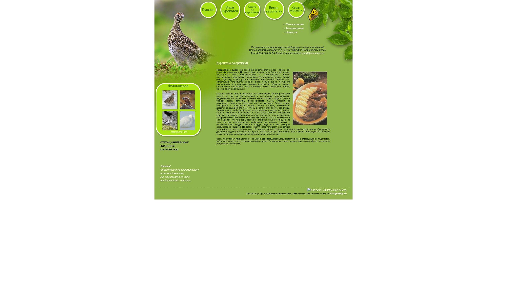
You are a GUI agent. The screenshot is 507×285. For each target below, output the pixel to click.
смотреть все (179, 132)
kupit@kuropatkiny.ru (313, 53)
